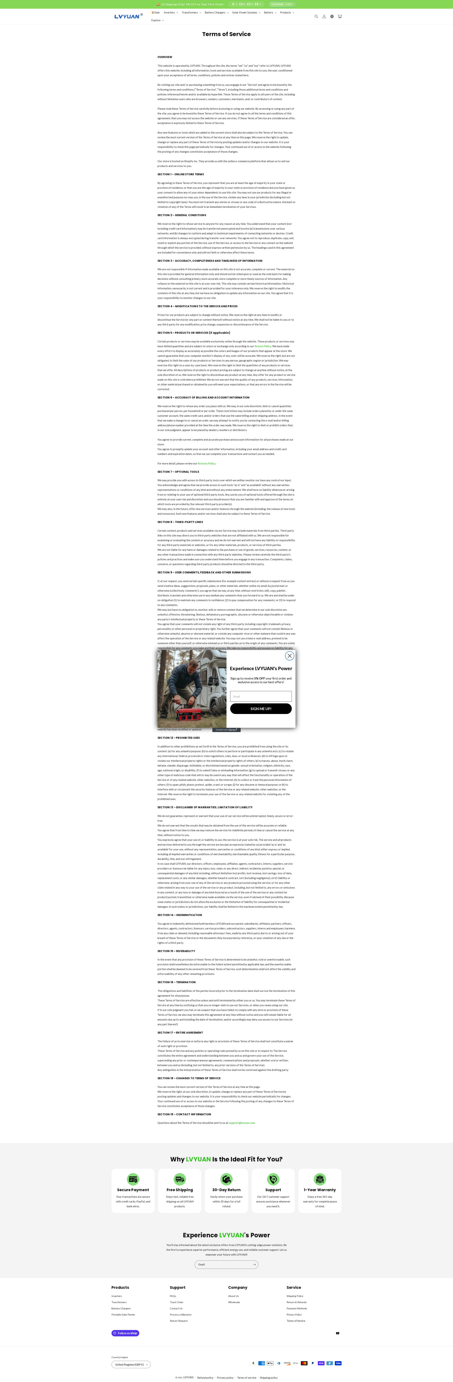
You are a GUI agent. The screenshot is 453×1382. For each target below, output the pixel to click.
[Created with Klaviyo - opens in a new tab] (226, 730)
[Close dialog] (289, 655)
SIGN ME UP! (261, 709)
